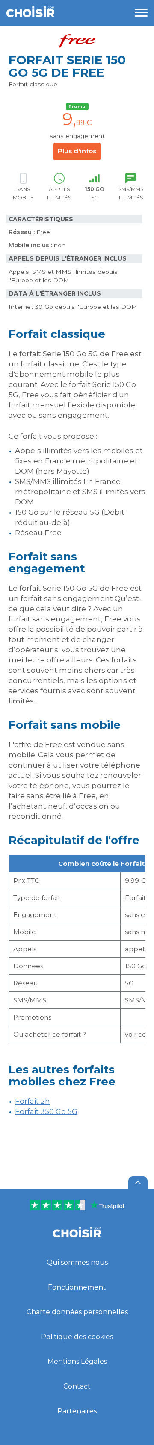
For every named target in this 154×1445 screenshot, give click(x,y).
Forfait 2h (32, 1101)
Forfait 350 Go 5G (46, 1111)
